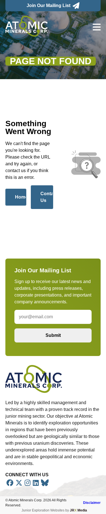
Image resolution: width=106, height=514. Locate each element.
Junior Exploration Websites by (54, 510)
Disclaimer (92, 503)
